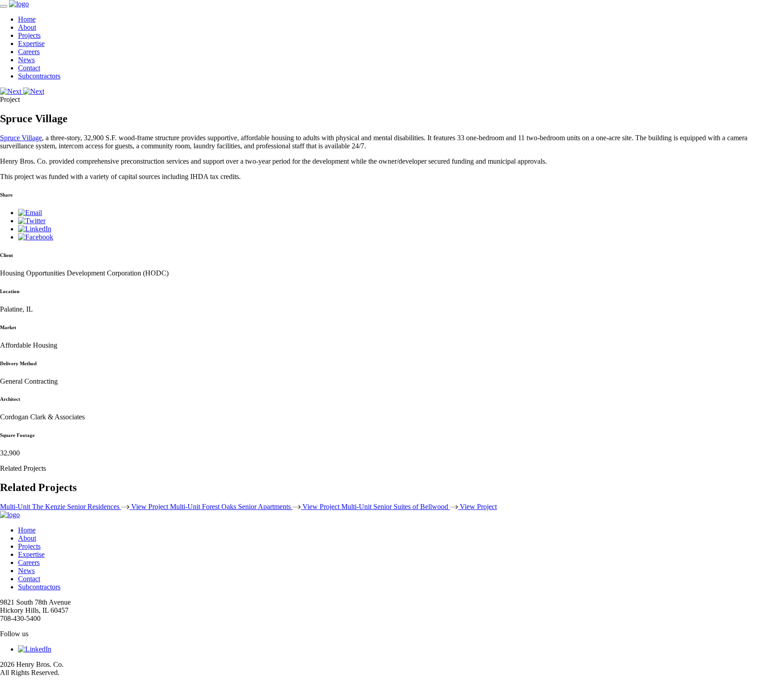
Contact (29, 68)
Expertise (31, 43)
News (26, 60)
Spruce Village (21, 138)
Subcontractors (39, 76)
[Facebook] (35, 237)
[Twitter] (32, 221)
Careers (29, 51)
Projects (29, 35)
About (27, 27)
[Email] (30, 212)
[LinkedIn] (34, 229)
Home (27, 19)
